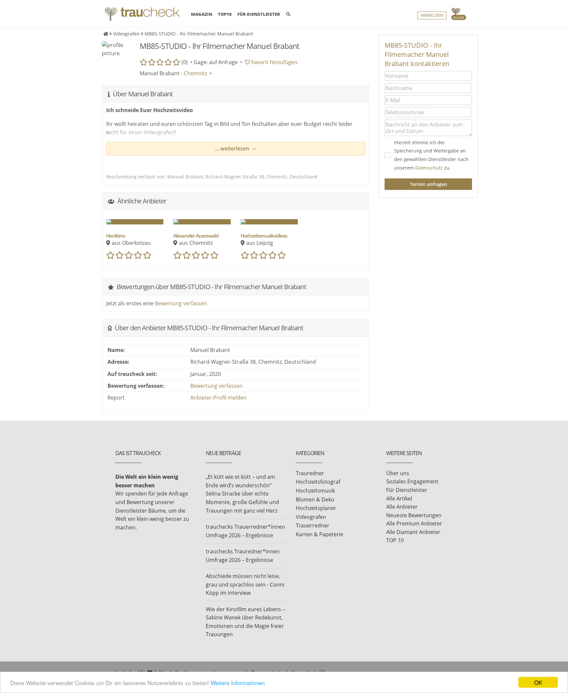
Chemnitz (195, 73)
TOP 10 (395, 540)
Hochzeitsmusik (315, 490)
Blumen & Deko (315, 499)
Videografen (311, 516)
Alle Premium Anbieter (414, 523)
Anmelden (431, 15)
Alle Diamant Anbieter (413, 532)
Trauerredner (312, 525)
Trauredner (310, 473)
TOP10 (225, 14)
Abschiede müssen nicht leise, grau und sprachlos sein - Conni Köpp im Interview (245, 584)
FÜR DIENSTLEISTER (258, 14)
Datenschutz (429, 168)
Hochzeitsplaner (316, 508)
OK (538, 682)
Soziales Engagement (412, 481)
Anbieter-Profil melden (218, 397)
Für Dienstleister (406, 490)
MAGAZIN (201, 14)
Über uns (397, 473)
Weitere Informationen (238, 683)
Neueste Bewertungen (413, 515)
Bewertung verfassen (181, 303)
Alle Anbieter (402, 506)
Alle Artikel (399, 498)
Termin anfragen (428, 184)
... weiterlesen (232, 148)
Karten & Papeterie (319, 534)
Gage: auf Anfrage (216, 62)
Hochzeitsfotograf (318, 481)
